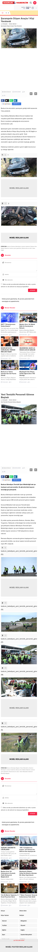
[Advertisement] (19, 69)
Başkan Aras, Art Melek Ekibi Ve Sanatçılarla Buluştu (27, 326)
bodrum (9, 246)
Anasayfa (4, 24)
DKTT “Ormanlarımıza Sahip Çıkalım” (8, 325)
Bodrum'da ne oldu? (27, 248)
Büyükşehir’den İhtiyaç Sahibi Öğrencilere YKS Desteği (27, 373)
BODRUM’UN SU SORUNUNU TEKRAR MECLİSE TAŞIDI (8, 350)
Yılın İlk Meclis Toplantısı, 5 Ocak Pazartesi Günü (9, 896)
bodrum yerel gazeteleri (15, 248)
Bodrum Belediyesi (16, 246)
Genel (10, 24)
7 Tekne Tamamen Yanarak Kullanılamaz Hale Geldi (28, 896)
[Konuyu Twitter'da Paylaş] (7, 100)
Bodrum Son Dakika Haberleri (23, 769)
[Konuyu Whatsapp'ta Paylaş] (11, 100)
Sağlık (2, 250)
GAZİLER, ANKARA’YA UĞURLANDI (8, 848)
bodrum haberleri (25, 246)
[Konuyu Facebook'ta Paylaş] (3, 100)
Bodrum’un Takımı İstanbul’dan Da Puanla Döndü (8, 373)
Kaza (34, 248)
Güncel (14, 24)
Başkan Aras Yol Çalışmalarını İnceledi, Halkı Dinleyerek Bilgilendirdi (8, 874)
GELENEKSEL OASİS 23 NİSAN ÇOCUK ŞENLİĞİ (27, 349)
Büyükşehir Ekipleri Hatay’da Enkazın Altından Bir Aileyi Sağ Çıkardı (28, 873)
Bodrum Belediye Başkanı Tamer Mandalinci (18, 768)
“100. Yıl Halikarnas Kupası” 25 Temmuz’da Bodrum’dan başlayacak (27, 849)
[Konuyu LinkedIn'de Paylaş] (15, 100)
